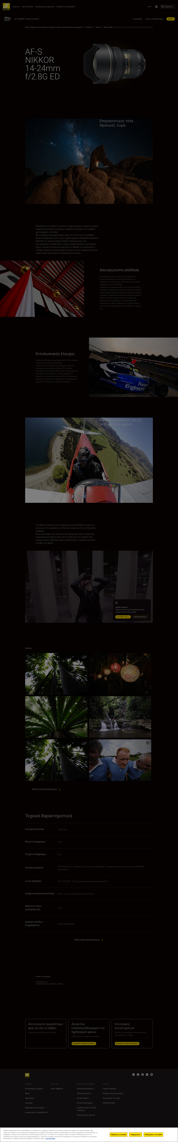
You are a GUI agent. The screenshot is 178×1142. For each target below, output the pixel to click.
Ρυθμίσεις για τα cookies (118, 1134)
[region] (89, 1134)
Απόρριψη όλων (136, 1134)
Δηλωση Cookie (50, 1138)
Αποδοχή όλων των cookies (153, 1134)
